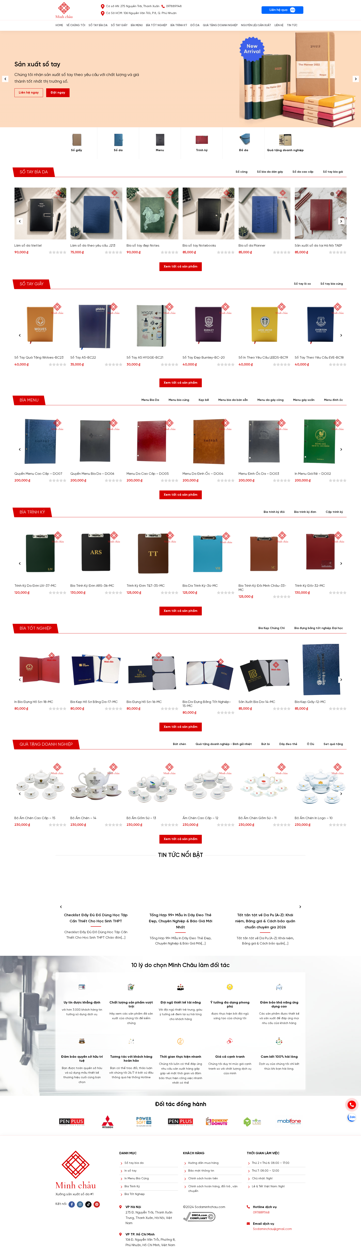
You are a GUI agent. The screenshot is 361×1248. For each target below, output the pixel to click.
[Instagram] (80, 1204)
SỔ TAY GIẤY (119, 25)
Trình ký (201, 150)
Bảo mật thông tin (201, 1170)
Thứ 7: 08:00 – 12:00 (265, 1170)
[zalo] (352, 1117)
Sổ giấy (76, 150)
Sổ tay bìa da (134, 1163)
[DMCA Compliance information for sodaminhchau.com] (199, 1215)
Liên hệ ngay (29, 89)
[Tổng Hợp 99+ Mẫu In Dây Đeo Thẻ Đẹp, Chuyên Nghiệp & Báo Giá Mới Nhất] (180, 888)
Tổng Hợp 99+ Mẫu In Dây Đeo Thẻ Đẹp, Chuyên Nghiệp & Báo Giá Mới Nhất (180, 921)
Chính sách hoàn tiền (203, 1178)
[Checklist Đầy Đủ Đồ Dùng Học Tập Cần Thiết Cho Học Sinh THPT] (96, 888)
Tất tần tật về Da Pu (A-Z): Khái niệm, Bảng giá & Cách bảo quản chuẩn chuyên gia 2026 (265, 921)
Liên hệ (279, 25)
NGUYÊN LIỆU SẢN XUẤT (256, 25)
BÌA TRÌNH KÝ (178, 25)
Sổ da (118, 150)
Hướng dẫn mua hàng (203, 1163)
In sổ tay (130, 1170)
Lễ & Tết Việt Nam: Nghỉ (268, 1186)
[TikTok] (88, 1204)
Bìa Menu (137, 25)
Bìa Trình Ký (132, 1186)
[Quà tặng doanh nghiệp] (285, 140)
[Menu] (160, 140)
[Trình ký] (201, 140)
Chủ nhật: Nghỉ (262, 1178)
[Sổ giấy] (76, 140)
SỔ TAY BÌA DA (98, 25)
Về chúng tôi (75, 25)
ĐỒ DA (195, 25)
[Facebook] (72, 1204)
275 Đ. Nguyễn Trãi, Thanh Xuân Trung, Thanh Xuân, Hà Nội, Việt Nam (149, 1218)
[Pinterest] (97, 1204)
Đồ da (243, 150)
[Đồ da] (243, 140)
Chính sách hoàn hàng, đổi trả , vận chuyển (213, 1189)
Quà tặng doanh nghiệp (285, 150)
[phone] (352, 1105)
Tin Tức (292, 25)
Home (59, 25)
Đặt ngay (58, 89)
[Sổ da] (118, 140)
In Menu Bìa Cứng (137, 1178)
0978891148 (261, 1212)
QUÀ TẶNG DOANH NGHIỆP (220, 25)
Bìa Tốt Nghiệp (135, 1194)
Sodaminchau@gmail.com (272, 1229)
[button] (356, 79)
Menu (160, 150)
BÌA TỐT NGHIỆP (156, 25)
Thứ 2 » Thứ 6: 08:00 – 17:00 (270, 1163)
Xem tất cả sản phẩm (180, 266)
